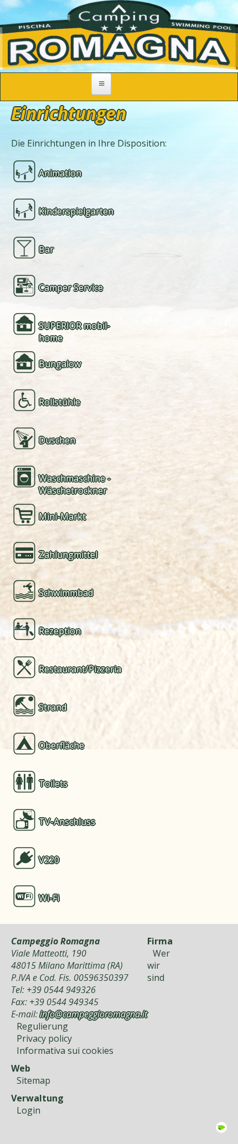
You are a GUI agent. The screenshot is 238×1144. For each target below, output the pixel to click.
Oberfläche (61, 745)
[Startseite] (119, 66)
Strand (52, 707)
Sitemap (33, 1080)
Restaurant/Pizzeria (80, 669)
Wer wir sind (158, 965)
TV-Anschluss (67, 822)
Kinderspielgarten (76, 211)
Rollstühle (59, 402)
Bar (46, 249)
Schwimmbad (66, 593)
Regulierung (42, 1026)
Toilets (53, 783)
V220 (49, 860)
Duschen (57, 440)
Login (28, 1110)
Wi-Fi (49, 898)
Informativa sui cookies (65, 1050)
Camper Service (71, 287)
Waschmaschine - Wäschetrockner (75, 484)
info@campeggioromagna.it (93, 1014)
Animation (60, 173)
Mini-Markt (62, 516)
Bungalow (60, 364)
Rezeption (60, 631)
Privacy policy (44, 1038)
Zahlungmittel (68, 555)
